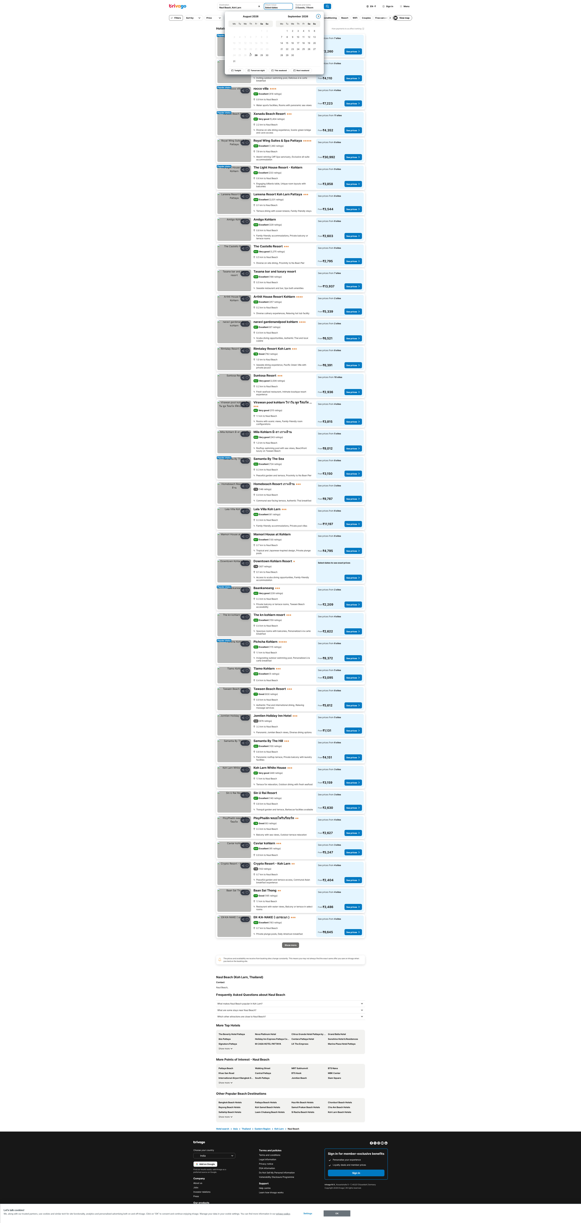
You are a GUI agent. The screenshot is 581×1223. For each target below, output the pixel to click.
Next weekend (302, 70)
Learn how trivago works (271, 1192)
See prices (351, 51)
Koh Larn (279, 1128)
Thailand (246, 1128)
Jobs (195, 1187)
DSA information (267, 1168)
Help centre (265, 1188)
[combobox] (240, 7)
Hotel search (222, 1128)
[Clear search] (259, 6)
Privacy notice (266, 1163)
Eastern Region (263, 1128)
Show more (224, 1048)
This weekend (280, 70)
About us (197, 1183)
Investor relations (201, 1192)
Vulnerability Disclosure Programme (276, 1177)
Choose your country (203, 1150)
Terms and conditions (269, 1155)
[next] (318, 16)
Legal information (267, 1159)
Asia (235, 1128)
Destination (224, 5)
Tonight (237, 70)
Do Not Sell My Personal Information (277, 1172)
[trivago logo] (177, 6)
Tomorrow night (258, 70)
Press (196, 1196)
